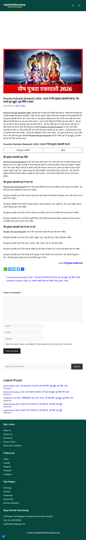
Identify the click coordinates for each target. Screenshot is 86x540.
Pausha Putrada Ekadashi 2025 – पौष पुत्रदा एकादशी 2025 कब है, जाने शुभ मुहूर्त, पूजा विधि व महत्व (43, 277)
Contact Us (8, 434)
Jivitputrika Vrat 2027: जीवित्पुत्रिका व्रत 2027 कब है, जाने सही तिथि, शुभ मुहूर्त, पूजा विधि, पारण (38, 398)
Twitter (6, 459)
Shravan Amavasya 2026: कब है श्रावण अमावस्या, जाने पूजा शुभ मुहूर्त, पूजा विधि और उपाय (36, 392)
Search (77, 366)
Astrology (7, 488)
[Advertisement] (43, 29)
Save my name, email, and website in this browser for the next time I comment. (39, 344)
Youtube (6, 463)
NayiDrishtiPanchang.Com (47, 533)
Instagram (7, 474)
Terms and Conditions (12, 446)
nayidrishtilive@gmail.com (14, 524)
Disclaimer (7, 438)
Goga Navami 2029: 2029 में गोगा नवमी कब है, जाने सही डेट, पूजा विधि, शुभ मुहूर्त (32, 410)
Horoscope (7, 495)
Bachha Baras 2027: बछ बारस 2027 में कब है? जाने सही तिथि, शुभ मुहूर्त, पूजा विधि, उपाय (35, 386)
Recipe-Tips (8, 499)
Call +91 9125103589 (12, 520)
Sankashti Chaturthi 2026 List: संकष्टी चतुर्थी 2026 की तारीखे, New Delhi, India (37, 281)
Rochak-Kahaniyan (11, 503)
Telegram (7, 467)
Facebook (7, 470)
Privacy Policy (9, 442)
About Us (7, 430)
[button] (73, 5)
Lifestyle (6, 492)
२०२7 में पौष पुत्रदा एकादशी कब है (71, 263)
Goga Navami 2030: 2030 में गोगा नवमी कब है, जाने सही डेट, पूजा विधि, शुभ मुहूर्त (32, 404)
